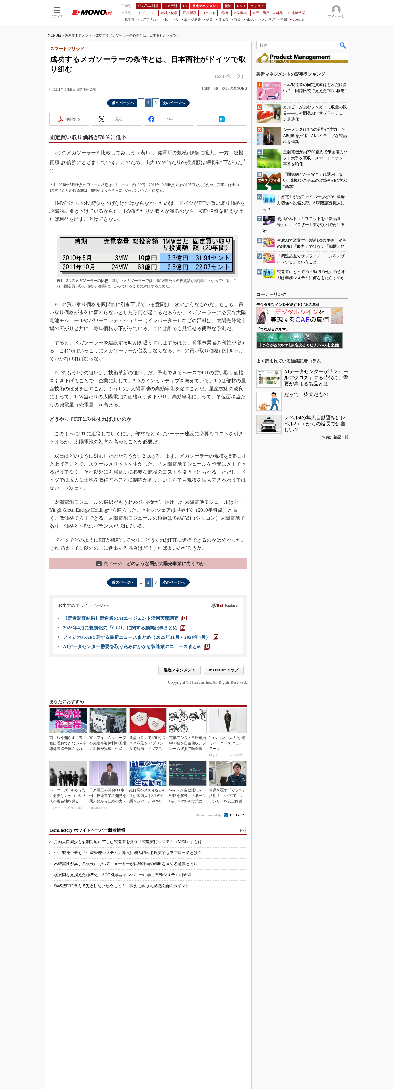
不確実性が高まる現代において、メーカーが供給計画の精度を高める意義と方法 (126, 863)
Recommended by (209, 815)
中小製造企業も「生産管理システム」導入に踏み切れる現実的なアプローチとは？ (128, 852)
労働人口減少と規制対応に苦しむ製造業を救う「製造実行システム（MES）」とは (128, 841)
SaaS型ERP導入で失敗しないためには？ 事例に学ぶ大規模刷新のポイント (121, 886)
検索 (343, 45)
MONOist (54, 35)
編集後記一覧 (337, 437)
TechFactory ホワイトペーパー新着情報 (87, 830)
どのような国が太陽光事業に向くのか (151, 563)
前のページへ (123, 103)
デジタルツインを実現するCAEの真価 (288, 304)
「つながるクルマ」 (273, 329)
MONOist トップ (224, 670)
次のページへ (173, 103)
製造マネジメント (78, 35)
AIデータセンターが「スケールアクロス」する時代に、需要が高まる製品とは (316, 377)
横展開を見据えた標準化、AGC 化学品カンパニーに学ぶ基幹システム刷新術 (122, 874)
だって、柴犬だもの (306, 394)
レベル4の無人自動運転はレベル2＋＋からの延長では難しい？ (314, 423)
